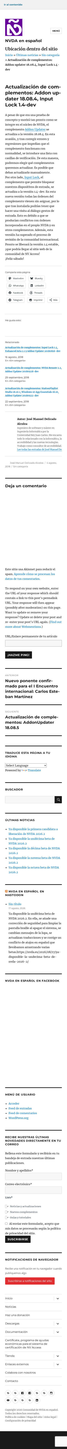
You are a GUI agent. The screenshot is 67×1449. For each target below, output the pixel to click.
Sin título (15, 904)
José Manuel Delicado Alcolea (26, 462)
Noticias (10, 1306)
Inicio (9, 55)
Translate (34, 770)
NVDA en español (23, 40)
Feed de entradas (20, 1108)
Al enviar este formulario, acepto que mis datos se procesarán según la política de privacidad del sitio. (33, 1228)
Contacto (11, 1381)
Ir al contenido (13, 4)
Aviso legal (50, 1417)
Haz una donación (17, 1315)
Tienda (9, 1355)
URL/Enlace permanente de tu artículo (31, 636)
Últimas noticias (27, 55)
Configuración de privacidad (20, 1420)
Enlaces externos (17, 1364)
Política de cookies (15, 1417)
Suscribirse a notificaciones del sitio (30, 1281)
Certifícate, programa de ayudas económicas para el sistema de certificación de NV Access (27, 1344)
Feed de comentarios (23, 1113)
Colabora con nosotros (20, 1372)
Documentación (16, 1332)
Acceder (14, 1103)
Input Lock (31, 177)
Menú (56, 30)
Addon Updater (35, 129)
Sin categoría (50, 55)
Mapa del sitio (34, 1417)
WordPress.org (19, 1118)
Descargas (12, 1323)
